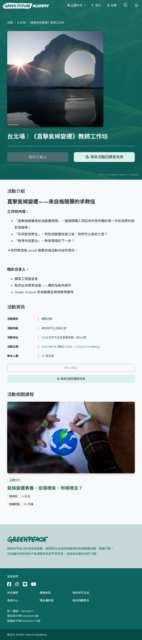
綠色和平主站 (80, 592)
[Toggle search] (125, 5)
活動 (10, 22)
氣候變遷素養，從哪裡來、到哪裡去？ (45, 488)
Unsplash (134, 174)
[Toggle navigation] (136, 5)
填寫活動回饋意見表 (106, 157)
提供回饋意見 (80, 600)
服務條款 (45, 592)
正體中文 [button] (77, 5)
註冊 (113, 5)
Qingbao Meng (117, 174)
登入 (97, 5)
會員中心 (12, 600)
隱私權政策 (47, 600)
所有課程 (12, 592)
